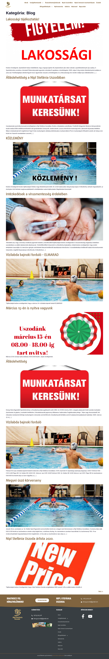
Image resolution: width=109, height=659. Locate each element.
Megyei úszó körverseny (23, 480)
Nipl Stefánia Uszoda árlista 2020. (29, 538)
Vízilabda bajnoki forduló (23, 422)
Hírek (26, 3)
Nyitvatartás (58, 7)
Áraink (98, 3)
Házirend (74, 7)
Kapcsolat (82, 7)
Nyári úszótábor (67, 3)
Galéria (67, 7)
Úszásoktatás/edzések (52, 3)
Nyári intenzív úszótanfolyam (85, 3)
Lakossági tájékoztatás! (22, 19)
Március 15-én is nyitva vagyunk (29, 308)
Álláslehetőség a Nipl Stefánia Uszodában (35, 77)
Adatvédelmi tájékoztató (58, 655)
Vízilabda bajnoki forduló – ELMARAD (32, 255)
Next (100, 591)
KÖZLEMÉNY (14, 138)
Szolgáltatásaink (35, 3)
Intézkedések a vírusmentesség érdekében (36, 194)
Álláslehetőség (16, 361)
